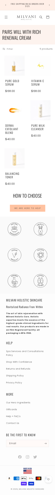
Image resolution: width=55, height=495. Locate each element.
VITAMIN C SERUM (37, 82)
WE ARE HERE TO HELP (27, 208)
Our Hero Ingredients (18, 402)
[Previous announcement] (5, 5)
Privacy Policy (14, 382)
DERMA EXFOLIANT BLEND (11, 129)
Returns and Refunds (18, 368)
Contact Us (12, 423)
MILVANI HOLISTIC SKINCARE (31, 489)
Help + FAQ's (13, 416)
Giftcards (11, 409)
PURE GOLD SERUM (12, 82)
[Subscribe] (45, 443)
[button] (6, 17)
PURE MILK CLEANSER (38, 127)
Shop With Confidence (19, 361)
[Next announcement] (49, 5)
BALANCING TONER (12, 175)
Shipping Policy (15, 375)
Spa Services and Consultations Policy (25, 353)
